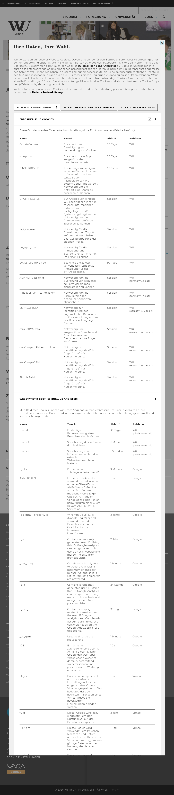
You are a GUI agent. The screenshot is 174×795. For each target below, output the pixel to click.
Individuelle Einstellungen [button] (34, 107)
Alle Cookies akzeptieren (138, 107)
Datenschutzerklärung (47, 92)
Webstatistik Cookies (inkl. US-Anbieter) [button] (49, 399)
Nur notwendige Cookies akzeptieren (89, 107)
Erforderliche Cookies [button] (37, 119)
